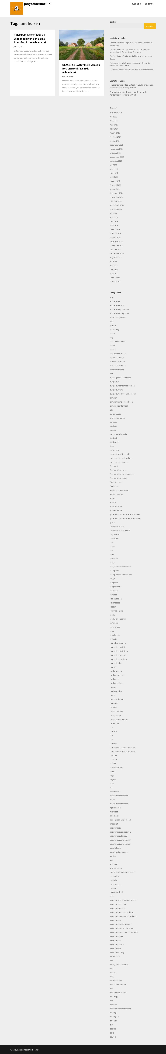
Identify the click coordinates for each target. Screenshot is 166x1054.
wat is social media (118, 992)
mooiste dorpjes (117, 699)
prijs (112, 775)
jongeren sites (116, 586)
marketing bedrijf (117, 647)
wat (111, 988)
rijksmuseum (115, 807)
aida (111, 321)
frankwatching (116, 482)
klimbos (113, 594)
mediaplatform (116, 683)
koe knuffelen (116, 598)
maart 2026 (115, 132)
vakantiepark (115, 940)
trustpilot (114, 880)
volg (112, 976)
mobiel (113, 695)
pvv (111, 787)
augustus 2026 (116, 112)
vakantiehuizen (116, 936)
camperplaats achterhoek (121, 401)
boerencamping (117, 369)
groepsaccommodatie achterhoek (125, 514)
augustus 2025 (116, 161)
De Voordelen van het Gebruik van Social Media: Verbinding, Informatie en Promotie (130, 50)
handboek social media (120, 530)
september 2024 (117, 205)
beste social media (118, 353)
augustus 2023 (116, 257)
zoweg (113, 1036)
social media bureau (118, 836)
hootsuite (114, 558)
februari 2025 (115, 185)
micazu (113, 687)
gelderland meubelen (119, 490)
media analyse (116, 671)
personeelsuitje (116, 767)
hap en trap (115, 534)
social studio (115, 848)
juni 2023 (114, 265)
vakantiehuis (115, 920)
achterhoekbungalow (119, 313)
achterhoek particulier (119, 309)
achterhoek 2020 (117, 305)
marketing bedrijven (119, 651)
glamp (113, 498)
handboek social (117, 526)
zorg (112, 1032)
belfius (113, 345)
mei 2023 (114, 269)
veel (111, 960)
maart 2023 (115, 277)
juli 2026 (113, 116)
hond (112, 554)
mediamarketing (117, 675)
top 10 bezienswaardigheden (122, 872)
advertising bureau (118, 317)
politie (113, 771)
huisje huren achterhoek (120, 566)
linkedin (113, 639)
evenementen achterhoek (121, 458)
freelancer (114, 486)
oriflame (113, 755)
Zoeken (113, 21)
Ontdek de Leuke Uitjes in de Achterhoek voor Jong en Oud (131, 86)
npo (111, 739)
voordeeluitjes (116, 980)
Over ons (136, 4)
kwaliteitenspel (116, 610)
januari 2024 (115, 237)
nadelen (113, 707)
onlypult (113, 743)
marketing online (117, 655)
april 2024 (114, 225)
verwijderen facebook (119, 964)
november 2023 (116, 245)
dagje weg (114, 442)
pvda (112, 783)
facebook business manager (122, 474)
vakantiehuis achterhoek (121, 924)
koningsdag (115, 602)
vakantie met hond (118, 904)
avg (111, 337)
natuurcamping (116, 711)
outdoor (113, 759)
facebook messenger (119, 478)
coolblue (113, 426)
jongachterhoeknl (118, 84)
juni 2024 (114, 217)
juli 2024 (113, 213)
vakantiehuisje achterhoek (121, 928)
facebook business (118, 470)
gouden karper (116, 510)
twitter (113, 888)
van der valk (115, 956)
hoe (111, 550)
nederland (114, 723)
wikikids (113, 1004)
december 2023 (116, 241)
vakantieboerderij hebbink (121, 912)
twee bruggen (116, 884)
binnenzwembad (117, 361)
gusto (112, 522)
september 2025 (117, 157)
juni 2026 (114, 120)
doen (112, 446)
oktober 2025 (116, 153)
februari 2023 (115, 281)
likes (112, 631)
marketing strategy (118, 659)
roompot (114, 811)
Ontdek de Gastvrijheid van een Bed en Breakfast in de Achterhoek (81, 68)
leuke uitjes (115, 627)
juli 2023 (113, 261)
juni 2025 (114, 169)
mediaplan (114, 679)
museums (114, 703)
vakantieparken (117, 944)
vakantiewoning (117, 952)
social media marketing (120, 844)
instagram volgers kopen (121, 574)
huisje (112, 562)
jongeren (114, 582)
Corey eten (114, 92)
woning (113, 1012)
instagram (114, 570)
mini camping (116, 691)
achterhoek (115, 301)
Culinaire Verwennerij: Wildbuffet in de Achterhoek (131, 69)
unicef (112, 896)
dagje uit (113, 438)
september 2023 (117, 253)
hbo (111, 542)
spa (111, 860)
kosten (113, 606)
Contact (149, 4)
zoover (113, 1028)
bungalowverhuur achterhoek (123, 393)
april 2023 (114, 273)
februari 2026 (115, 136)
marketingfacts (116, 663)
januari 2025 (115, 189)
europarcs (114, 450)
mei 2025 (114, 173)
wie (111, 1000)
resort (112, 799)
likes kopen (115, 635)
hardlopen (114, 538)
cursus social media (118, 434)
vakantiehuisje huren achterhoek (124, 932)
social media (115, 827)
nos (111, 735)
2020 (112, 297)
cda (111, 410)
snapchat (114, 823)
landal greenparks (118, 618)
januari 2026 (115, 140)
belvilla (113, 349)
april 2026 (114, 128)
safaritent (114, 815)
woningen (114, 1016)
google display (116, 506)
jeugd (112, 578)
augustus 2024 (116, 209)
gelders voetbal (116, 494)
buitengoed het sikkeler (120, 377)
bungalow (114, 381)
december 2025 (116, 145)
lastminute (114, 623)
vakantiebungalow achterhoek (123, 916)
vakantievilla (115, 948)
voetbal (113, 972)
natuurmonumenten (119, 719)
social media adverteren (120, 831)
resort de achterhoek (119, 803)
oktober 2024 (116, 201)
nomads (113, 731)
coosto (113, 430)
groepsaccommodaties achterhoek (125, 518)
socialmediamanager (119, 852)
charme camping (117, 418)
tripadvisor (114, 876)
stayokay (114, 864)
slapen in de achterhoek (120, 819)
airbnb (113, 325)
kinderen (114, 590)
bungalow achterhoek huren (122, 385)
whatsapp (114, 996)
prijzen (113, 779)
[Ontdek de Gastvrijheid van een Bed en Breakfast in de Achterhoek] (81, 44)
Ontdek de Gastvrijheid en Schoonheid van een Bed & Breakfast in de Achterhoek (30, 38)
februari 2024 (115, 233)
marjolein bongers (118, 643)
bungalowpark (116, 389)
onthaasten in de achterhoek (122, 747)
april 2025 (114, 177)
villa (111, 968)
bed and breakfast (118, 341)
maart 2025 (115, 181)
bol (111, 373)
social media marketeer (120, 840)
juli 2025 (113, 165)
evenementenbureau (119, 462)
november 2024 (116, 197)
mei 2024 (114, 221)
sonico (113, 856)
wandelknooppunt (118, 984)
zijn (111, 1024)
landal (112, 614)
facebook (114, 466)
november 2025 (116, 149)
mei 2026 (114, 124)
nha (111, 727)
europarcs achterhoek (119, 454)
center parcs (115, 414)
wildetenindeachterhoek (120, 1008)
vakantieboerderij (117, 908)
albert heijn (115, 329)
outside (113, 763)
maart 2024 (115, 229)
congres (113, 422)
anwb (112, 333)
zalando (113, 1020)
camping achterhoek (119, 405)
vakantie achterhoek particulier (123, 900)
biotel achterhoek (118, 365)
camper (113, 397)
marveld (113, 667)
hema (112, 546)
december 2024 (116, 193)
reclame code (116, 791)
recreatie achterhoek (119, 795)
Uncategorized (116, 892)
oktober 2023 (116, 249)
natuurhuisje (115, 715)
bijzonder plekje (117, 357)
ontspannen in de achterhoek (123, 751)
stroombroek (116, 868)
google (113, 502)
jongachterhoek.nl (37, 3)
